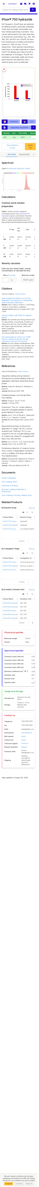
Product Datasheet (9, 478)
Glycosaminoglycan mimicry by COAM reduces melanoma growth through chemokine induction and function (16, 339)
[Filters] (27, 512)
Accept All (8, 1183)
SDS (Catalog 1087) (9, 482)
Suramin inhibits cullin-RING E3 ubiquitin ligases (17, 316)
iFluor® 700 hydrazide (10, 521)
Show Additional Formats (12, 146)
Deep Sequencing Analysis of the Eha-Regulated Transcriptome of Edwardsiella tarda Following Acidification (17, 300)
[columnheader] (10, 517)
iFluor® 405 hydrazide (10, 607)
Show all (32, 508)
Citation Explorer (20, 294)
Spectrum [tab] (11, 154)
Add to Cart (30, 146)
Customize (19, 1183)
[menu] (4, 4)
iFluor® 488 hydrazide (10, 610)
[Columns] (23, 512)
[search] (33, 10)
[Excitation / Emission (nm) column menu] (32, 598)
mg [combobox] (12, 280)
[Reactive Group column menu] (32, 517)
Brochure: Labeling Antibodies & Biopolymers (14, 490)
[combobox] (15, 9)
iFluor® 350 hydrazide (10, 603)
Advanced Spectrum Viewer (19, 168)
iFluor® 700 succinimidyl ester (13, 529)
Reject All (29, 1183)
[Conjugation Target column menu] (32, 558)
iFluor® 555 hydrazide (10, 614)
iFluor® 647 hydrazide (10, 618)
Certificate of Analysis (10, 486)
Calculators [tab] (24, 154)
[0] (29, 4)
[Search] (32, 512)
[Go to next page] (32, 623)
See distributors (26, 733)
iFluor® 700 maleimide (10, 525)
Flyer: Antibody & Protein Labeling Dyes (17, 495)
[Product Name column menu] (16, 517)
